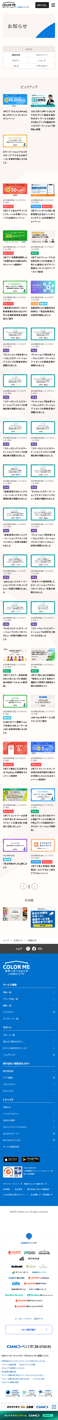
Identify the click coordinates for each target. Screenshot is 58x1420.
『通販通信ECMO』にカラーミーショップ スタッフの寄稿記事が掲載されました (15, 495)
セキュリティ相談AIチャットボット (13, 1368)
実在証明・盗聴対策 (8, 1371)
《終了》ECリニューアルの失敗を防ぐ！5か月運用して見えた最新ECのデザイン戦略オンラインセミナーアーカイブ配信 (43, 264)
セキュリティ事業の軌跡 (10, 1382)
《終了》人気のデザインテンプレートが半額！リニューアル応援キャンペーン (15, 214)
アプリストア (41, 65)
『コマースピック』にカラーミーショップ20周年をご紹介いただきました (43, 632)
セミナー (16, 60)
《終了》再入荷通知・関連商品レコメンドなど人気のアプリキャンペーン (43, 869)
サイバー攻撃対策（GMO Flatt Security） (15, 1378)
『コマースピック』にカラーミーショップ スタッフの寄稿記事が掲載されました (15, 405)
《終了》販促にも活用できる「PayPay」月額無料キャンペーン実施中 (15, 772)
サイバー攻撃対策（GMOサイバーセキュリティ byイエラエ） (22, 1375)
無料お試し (42, 5)
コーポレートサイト (23, 1318)
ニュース (42, 60)
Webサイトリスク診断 (27, 1364)
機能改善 (16, 54)
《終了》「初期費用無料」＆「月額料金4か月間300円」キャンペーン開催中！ (15, 261)
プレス (16, 65)
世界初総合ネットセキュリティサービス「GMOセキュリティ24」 (23, 1361)
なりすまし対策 (38, 1378)
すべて (29, 49)
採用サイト (38, 1318)
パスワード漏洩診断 (8, 1364)
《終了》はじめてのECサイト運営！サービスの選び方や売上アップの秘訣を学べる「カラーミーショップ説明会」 (43, 822)
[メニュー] (53, 5)
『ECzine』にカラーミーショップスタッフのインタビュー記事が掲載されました (43, 495)
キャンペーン (41, 54)
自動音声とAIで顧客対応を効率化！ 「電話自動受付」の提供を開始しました (43, 311)
